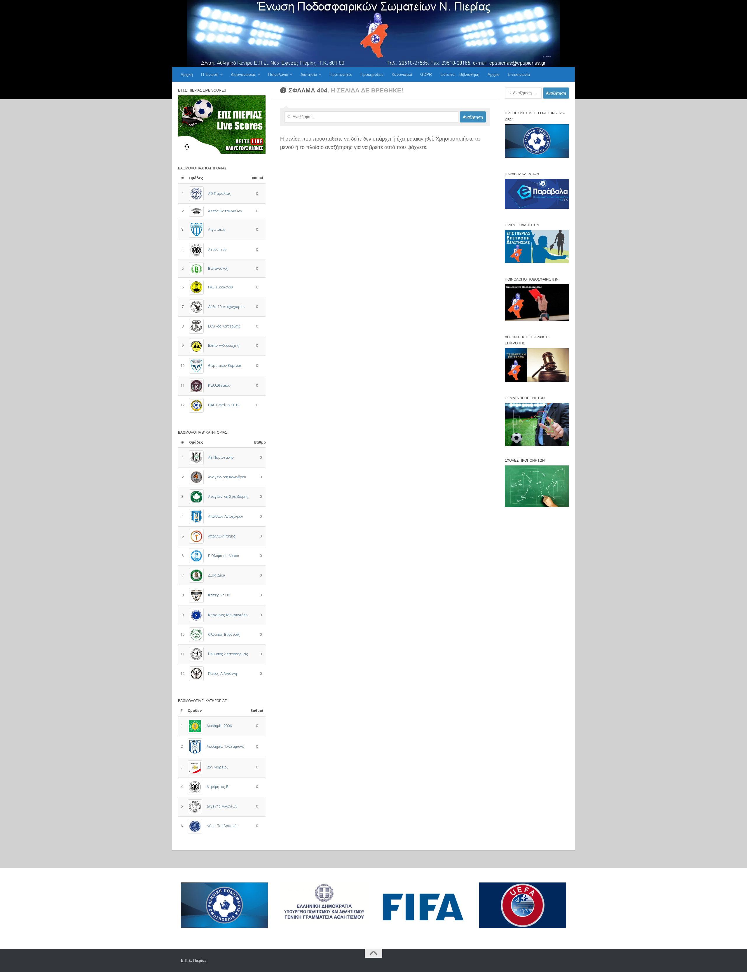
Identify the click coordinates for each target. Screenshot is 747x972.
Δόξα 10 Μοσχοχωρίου (226, 306)
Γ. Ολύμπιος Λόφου (223, 556)
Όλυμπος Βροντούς (224, 634)
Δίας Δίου (216, 575)
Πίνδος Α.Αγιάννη (222, 673)
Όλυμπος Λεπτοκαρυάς (228, 654)
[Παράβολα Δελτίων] (537, 207)
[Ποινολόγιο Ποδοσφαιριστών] (537, 319)
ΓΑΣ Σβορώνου (220, 287)
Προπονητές (340, 74)
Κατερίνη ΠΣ (219, 595)
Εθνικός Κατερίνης (224, 326)
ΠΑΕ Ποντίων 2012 (223, 405)
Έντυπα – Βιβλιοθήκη (459, 74)
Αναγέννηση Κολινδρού (227, 477)
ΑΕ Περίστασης (221, 457)
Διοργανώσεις (243, 74)
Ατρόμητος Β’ (218, 786)
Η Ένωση (210, 74)
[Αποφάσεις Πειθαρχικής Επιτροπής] (537, 380)
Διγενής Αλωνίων (222, 806)
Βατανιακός (218, 268)
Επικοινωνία (519, 74)
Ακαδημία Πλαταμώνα (225, 746)
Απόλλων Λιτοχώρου (225, 516)
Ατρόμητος (217, 249)
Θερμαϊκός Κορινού (224, 365)
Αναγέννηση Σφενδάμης (228, 496)
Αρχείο (494, 74)
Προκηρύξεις (371, 74)
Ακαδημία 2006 (219, 726)
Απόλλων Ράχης (221, 536)
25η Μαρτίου (217, 767)
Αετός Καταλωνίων (225, 211)
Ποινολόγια (278, 74)
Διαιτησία (309, 74)
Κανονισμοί (402, 74)
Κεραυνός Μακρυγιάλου (228, 615)
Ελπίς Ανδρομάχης (224, 345)
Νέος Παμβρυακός (223, 826)
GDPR (426, 74)
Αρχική (187, 74)
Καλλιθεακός (219, 385)
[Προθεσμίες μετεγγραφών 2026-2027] (537, 156)
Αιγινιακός (217, 229)
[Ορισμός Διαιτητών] (537, 262)
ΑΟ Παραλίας (219, 193)
